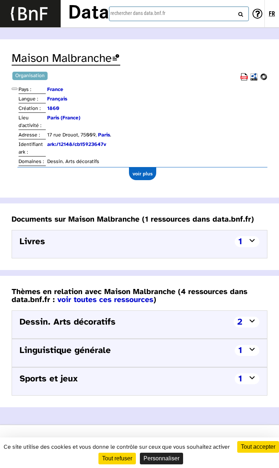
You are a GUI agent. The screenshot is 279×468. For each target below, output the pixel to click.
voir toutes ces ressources (105, 300)
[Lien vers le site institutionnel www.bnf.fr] (30, 13)
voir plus (143, 174)
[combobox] (179, 14)
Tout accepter (258, 447)
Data (88, 13)
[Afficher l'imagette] (14, 89)
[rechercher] (239, 12)
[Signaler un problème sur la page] (116, 59)
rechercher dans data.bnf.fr (137, 13)
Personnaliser (161, 458)
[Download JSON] (263, 79)
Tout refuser (117, 458)
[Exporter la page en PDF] (244, 79)
